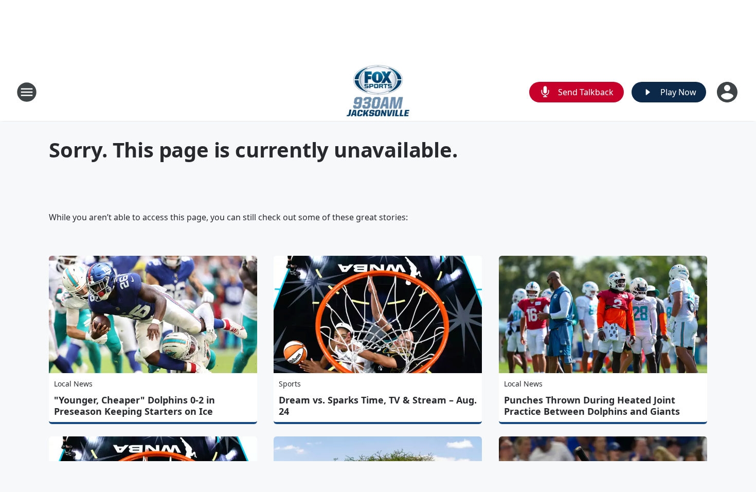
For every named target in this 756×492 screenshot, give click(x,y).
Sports (290, 384)
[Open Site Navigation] (26, 92)
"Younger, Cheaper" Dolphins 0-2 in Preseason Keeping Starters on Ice (134, 405)
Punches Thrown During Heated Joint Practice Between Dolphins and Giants (592, 405)
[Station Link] (378, 92)
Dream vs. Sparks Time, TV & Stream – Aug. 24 (378, 405)
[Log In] (728, 92)
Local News (73, 384)
